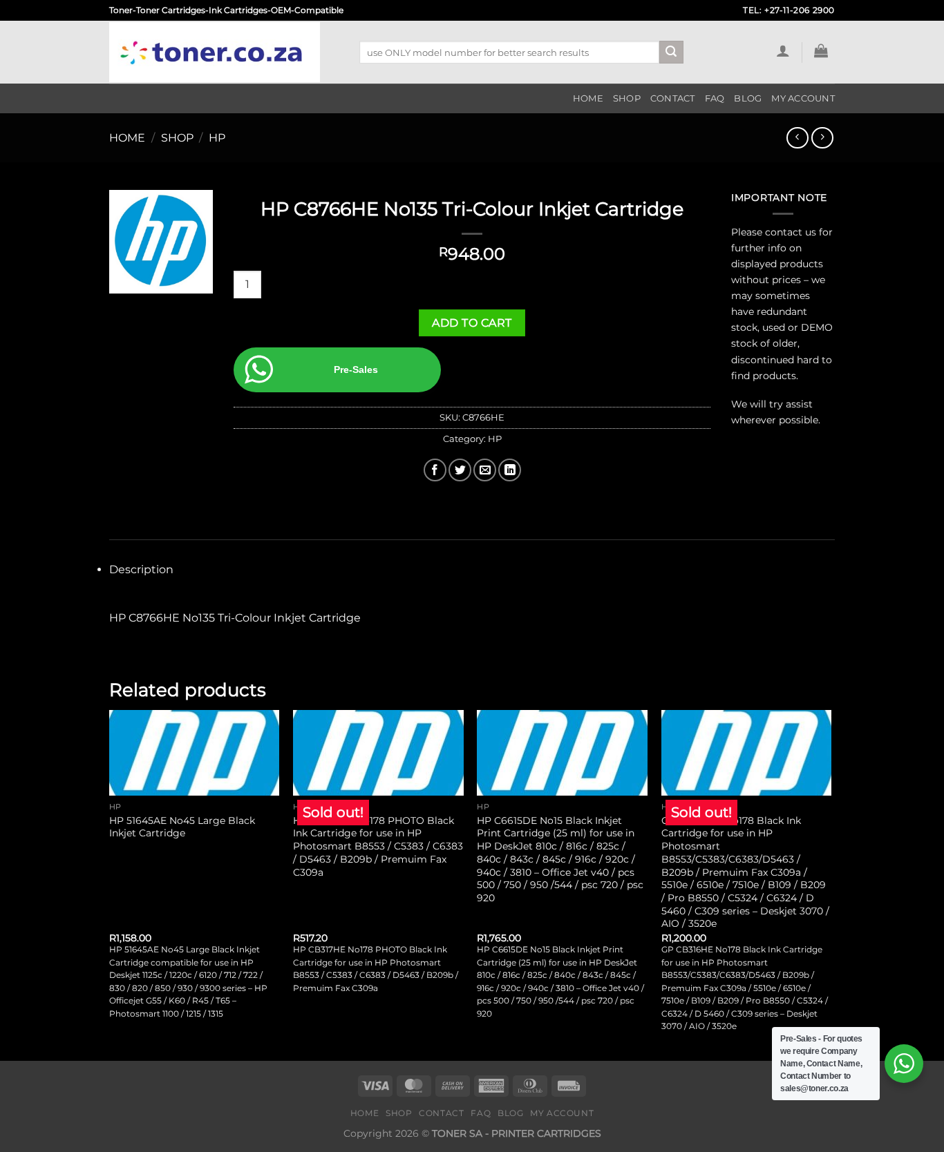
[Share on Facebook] (435, 470)
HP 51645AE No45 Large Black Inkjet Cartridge (182, 827)
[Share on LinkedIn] (509, 470)
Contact (672, 98)
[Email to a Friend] (484, 470)
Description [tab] (141, 569)
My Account (803, 98)
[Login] (782, 50)
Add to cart (471, 322)
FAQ (715, 98)
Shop (627, 98)
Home (588, 98)
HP (217, 137)
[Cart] (821, 50)
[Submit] (671, 52)
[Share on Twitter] (460, 470)
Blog (748, 98)
